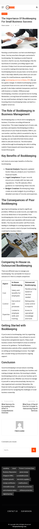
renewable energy (8, 486)
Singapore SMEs (8, 475)
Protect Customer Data (26, 468)
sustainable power (22, 475)
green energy (24, 472)
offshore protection (26, 490)
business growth (8, 479)
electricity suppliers (23, 479)
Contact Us (12, 511)
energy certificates (9, 483)
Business (4, 13)
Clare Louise (5, 25)
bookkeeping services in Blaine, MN (17, 80)
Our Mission (26, 511)
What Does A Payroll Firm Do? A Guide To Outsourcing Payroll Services (30, 407)
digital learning (7, 494)
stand (14, 468)
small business (23, 483)
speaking (6, 468)
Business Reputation (9, 472)
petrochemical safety (9, 490)
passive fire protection (25, 486)
